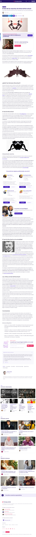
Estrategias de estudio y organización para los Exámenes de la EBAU (26, 472)
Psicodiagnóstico (23, 113)
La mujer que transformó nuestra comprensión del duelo (25, 448)
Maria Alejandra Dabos (27, 175)
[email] (14, 16)
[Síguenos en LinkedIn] (7, 529)
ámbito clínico (14, 58)
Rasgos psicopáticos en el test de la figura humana (13, 407)
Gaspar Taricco (9, 175)
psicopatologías (25, 167)
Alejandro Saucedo (10, 190)
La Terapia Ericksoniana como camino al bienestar (26, 432)
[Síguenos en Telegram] (12, 529)
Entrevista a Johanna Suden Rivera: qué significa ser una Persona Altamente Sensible (8, 449)
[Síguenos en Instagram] (8, 529)
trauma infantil (13, 286)
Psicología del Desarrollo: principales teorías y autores (31, 408)
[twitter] (9, 16)
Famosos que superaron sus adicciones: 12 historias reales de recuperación (9, 432)
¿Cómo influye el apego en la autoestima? (26, 487)
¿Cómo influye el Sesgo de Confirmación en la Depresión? (8, 488)
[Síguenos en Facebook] (3, 529)
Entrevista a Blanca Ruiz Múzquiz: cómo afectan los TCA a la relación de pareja (8, 472)
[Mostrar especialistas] (3, 495)
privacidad (27, 534)
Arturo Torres (6, 12)
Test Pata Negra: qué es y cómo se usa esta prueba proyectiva (4, 407)
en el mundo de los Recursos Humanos (19, 254)
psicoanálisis (30, 55)
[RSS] (14, 529)
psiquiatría (14, 88)
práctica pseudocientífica (8, 273)
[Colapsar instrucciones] (32, 352)
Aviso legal (23, 534)
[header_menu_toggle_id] (1, 1)
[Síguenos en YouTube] (10, 529)
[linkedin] (11, 16)
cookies (30, 534)
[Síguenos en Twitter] (5, 529)
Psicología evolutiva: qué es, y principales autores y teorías (26, 392)
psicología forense (6, 256)
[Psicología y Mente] (18, 1)
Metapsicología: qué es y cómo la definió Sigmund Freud (9, 392)
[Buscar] (26, 1)
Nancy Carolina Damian (27, 190)
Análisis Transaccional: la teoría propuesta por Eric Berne (22, 407)
